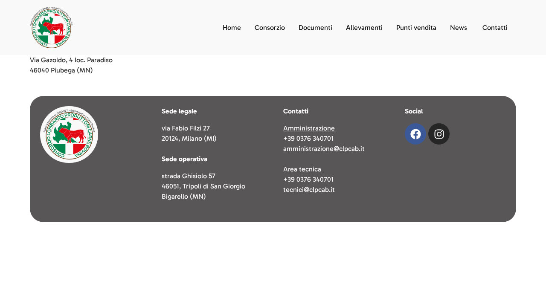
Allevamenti (364, 27)
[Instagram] (439, 134)
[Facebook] (415, 134)
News (458, 27)
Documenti (315, 27)
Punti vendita (416, 27)
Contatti (495, 27)
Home (232, 27)
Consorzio (270, 27)
